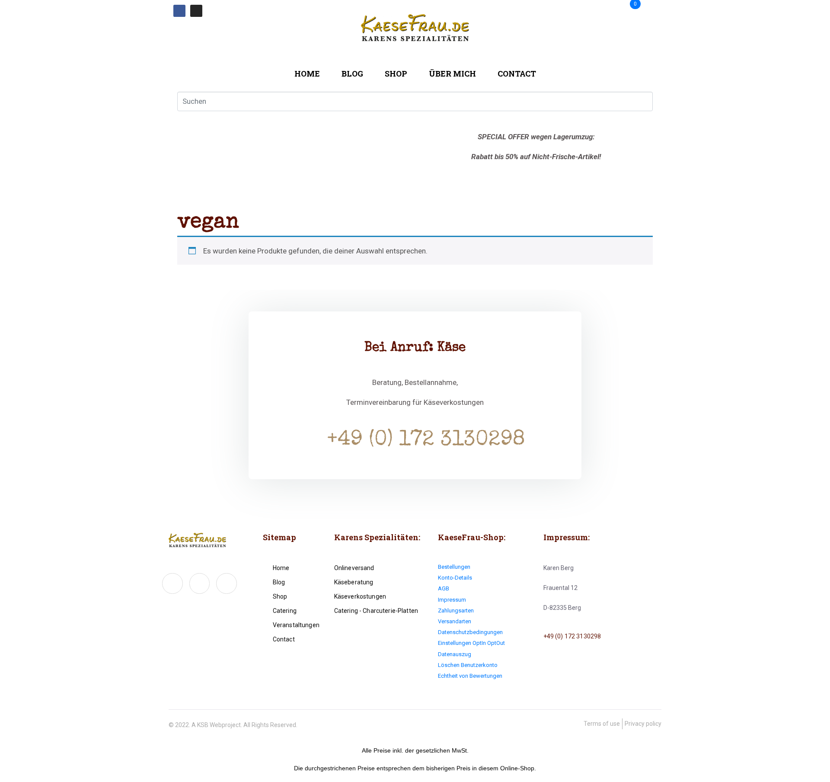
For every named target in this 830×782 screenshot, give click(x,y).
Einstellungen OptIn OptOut (471, 643)
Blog (352, 73)
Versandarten (454, 621)
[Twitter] (199, 583)
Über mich (452, 73)
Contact (517, 73)
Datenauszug (454, 654)
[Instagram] (196, 11)
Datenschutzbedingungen (470, 632)
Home (307, 73)
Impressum (452, 599)
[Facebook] (179, 11)
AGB (443, 588)
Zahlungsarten (456, 610)
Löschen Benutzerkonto (468, 665)
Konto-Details (455, 577)
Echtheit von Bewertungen (470, 676)
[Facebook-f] (172, 583)
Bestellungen (454, 567)
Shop (396, 73)
